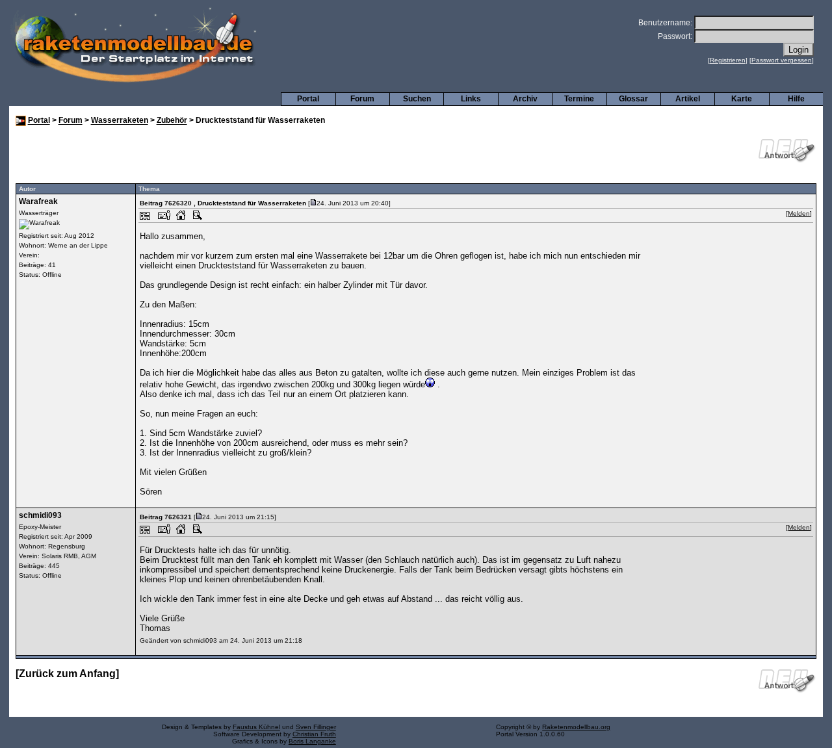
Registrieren (728, 60)
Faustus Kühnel (256, 726)
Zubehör (172, 120)
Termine (579, 98)
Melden (799, 213)
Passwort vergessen (781, 60)
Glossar (633, 98)
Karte (741, 98)
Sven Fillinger (316, 726)
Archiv (525, 98)
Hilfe (796, 98)
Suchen (417, 98)
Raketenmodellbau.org (576, 726)
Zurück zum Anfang (67, 673)
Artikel (687, 98)
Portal (308, 98)
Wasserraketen (119, 120)
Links (471, 98)
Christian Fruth (314, 734)
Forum (362, 98)
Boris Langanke (312, 741)
